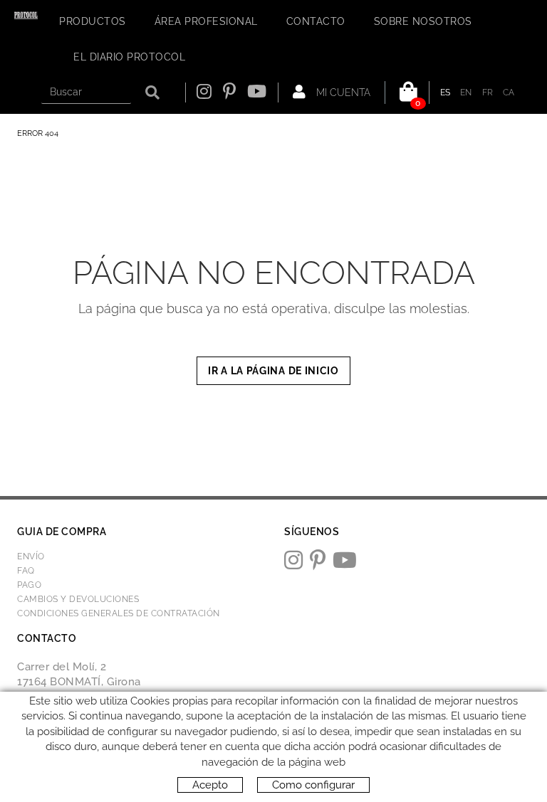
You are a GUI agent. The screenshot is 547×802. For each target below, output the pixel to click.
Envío (31, 556)
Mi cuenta (341, 92)
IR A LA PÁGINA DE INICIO (273, 370)
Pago (29, 585)
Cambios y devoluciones (78, 599)
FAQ (26, 571)
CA (509, 92)
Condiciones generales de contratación (118, 613)
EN (466, 92)
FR (488, 92)
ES (445, 92)
